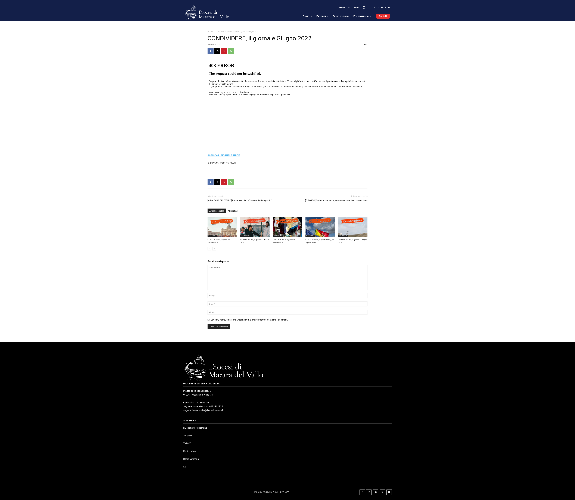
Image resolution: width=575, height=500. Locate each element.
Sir (184, 466)
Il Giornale (220, 31)
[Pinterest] (224, 51)
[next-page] (214, 248)
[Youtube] (389, 7)
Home (210, 31)
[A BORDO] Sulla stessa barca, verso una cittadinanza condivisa (336, 200)
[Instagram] (378, 7)
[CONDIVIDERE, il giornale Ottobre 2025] (255, 227)
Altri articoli (233, 211)
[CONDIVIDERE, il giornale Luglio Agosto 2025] (320, 227)
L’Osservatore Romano (195, 427)
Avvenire (188, 435)
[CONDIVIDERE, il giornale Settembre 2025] (287, 227)
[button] (364, 7)
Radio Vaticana (191, 458)
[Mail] (382, 7)
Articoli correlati (216, 211)
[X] (385, 7)
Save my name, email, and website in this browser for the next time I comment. (249, 319)
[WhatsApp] (231, 51)
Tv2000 (187, 443)
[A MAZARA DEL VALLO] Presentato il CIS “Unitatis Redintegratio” (240, 200)
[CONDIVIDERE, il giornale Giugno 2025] (352, 227)
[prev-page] (209, 248)
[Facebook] (375, 7)
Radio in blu (189, 451)
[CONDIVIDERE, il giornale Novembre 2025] (222, 227)
